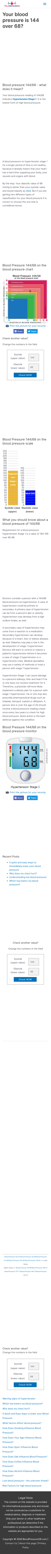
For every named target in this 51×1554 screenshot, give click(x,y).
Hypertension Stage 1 (24, 99)
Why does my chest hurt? (23, 873)
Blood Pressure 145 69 (23, 1268)
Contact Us (11, 1543)
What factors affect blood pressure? (21, 1423)
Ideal (28, 190)
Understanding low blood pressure (27, 877)
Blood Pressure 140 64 (16, 1260)
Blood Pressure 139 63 (32, 1260)
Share (20, 331)
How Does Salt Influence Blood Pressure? (24, 1456)
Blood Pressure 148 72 (28, 1271)
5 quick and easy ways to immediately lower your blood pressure (25, 866)
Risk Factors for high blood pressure (21, 1485)
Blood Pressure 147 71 (12, 1271)
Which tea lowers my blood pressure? (22, 1403)
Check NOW (25, 375)
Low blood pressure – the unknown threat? (25, 1480)
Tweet (33, 331)
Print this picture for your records (27, 325)
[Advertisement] (25, 56)
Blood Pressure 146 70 (39, 1268)
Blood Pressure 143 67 (12, 1257)
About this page (27, 1543)
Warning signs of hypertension (18, 1398)
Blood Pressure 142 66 (28, 1257)
